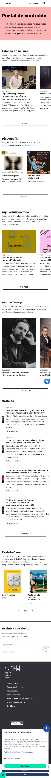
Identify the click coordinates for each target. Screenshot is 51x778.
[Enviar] (46, 649)
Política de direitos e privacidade (20, 698)
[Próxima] (31, 610)
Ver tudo (24, 123)
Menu (8, 3)
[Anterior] (19, 610)
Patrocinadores (13, 695)
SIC (25, 774)
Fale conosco (12, 691)
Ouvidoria (11, 706)
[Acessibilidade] (46, 728)
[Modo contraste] (44, 3)
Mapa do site (12, 683)
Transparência (25, 771)
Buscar (35, 3)
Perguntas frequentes (16, 687)
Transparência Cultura (16, 702)
